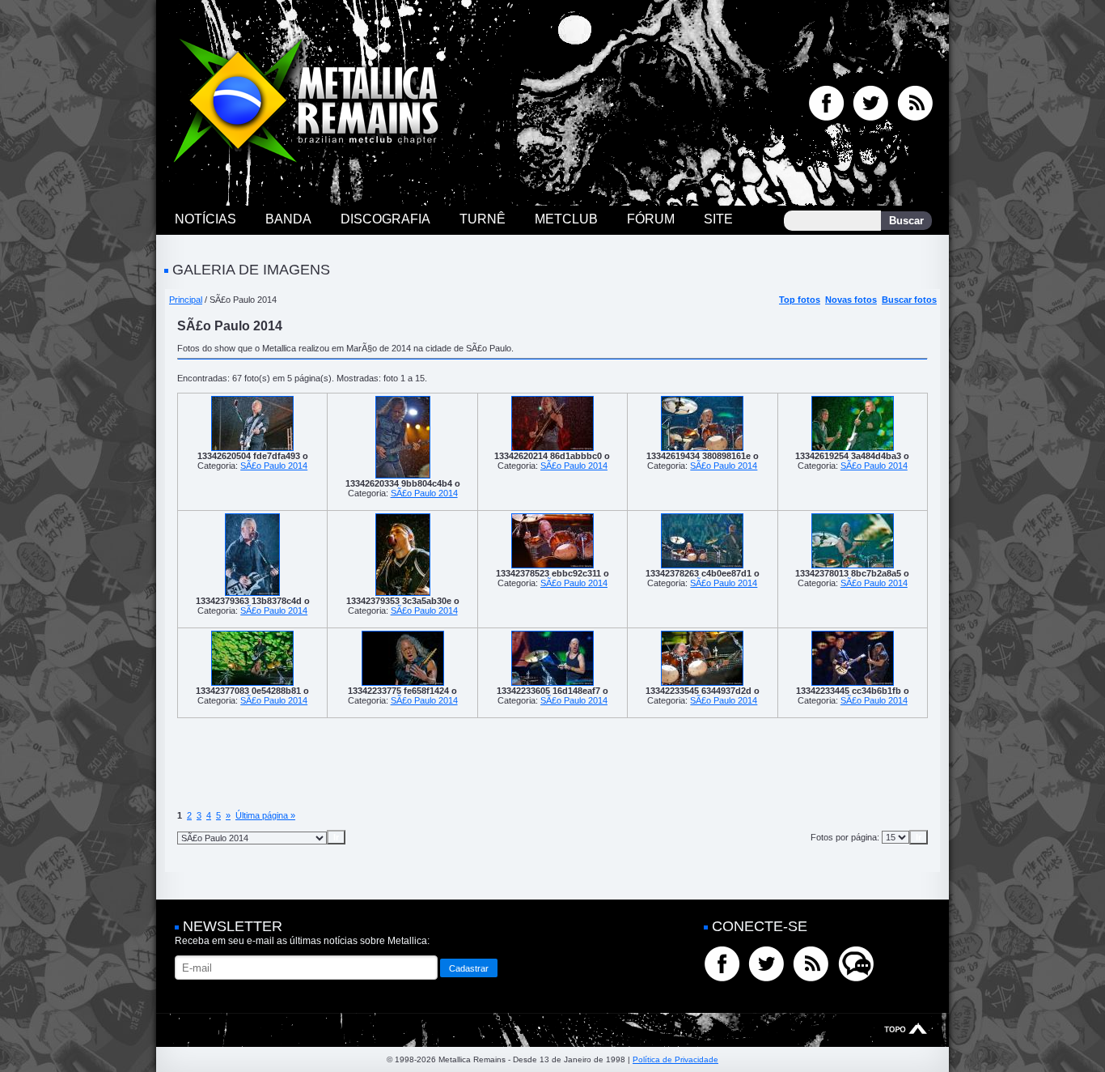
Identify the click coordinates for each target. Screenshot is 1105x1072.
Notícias (205, 219)
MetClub (566, 219)
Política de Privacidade (675, 1059)
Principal (185, 299)
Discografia (385, 219)
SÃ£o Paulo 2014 (273, 465)
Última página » (265, 815)
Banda (288, 219)
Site (718, 219)
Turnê (482, 219)
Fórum (651, 219)
